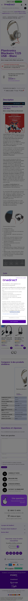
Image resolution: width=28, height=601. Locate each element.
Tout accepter (14, 321)
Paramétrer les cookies (14, 317)
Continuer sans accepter (21, 277)
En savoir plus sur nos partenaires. (10, 314)
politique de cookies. (15, 311)
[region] (14, 300)
